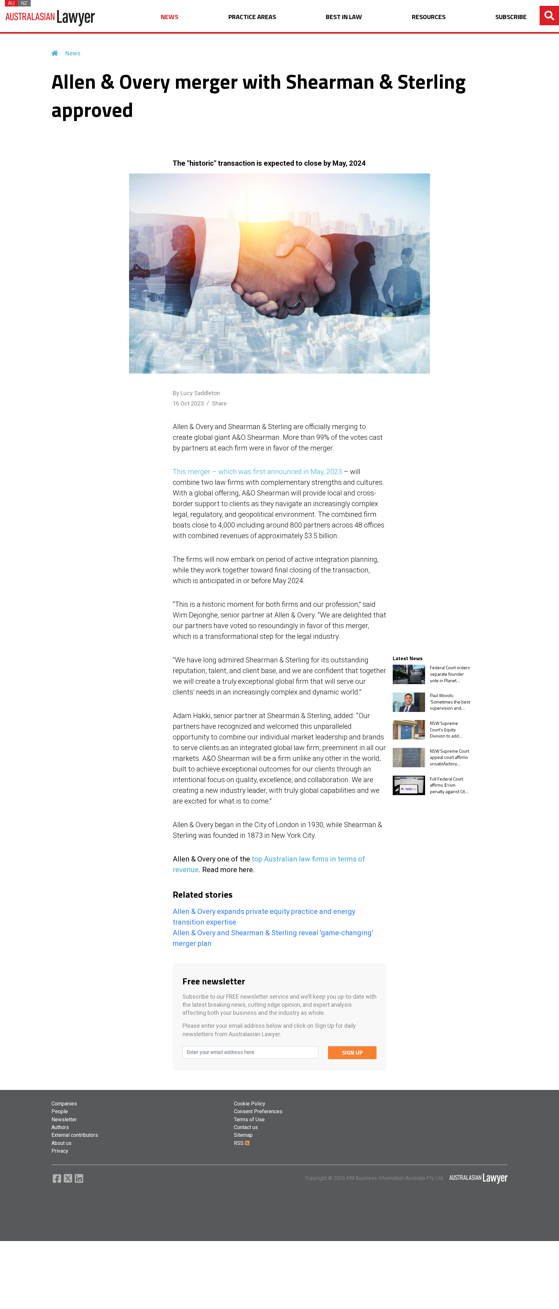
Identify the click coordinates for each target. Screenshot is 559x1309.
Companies (64, 1104)
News (73, 53)
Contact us (246, 1127)
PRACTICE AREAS (252, 17)
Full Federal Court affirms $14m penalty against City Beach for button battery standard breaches (448, 785)
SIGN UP (352, 1052)
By (196, 393)
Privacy (59, 1151)
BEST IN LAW (344, 17)
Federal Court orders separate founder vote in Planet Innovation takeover (450, 674)
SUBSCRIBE (511, 17)
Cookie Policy (249, 1104)
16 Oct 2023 (188, 403)
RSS (239, 1143)
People (59, 1111)
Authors (60, 1127)
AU (11, 3)
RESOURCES (428, 17)
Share (219, 403)
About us (61, 1143)
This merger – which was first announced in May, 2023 (257, 472)
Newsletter (64, 1119)
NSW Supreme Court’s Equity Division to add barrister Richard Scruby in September (446, 729)
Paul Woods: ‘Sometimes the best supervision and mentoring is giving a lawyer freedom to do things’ (450, 702)
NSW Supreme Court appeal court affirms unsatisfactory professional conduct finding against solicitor (449, 757)
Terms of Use (249, 1119)
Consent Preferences (258, 1111)
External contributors (74, 1135)
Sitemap (243, 1135)
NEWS (169, 17)
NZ (24, 3)
